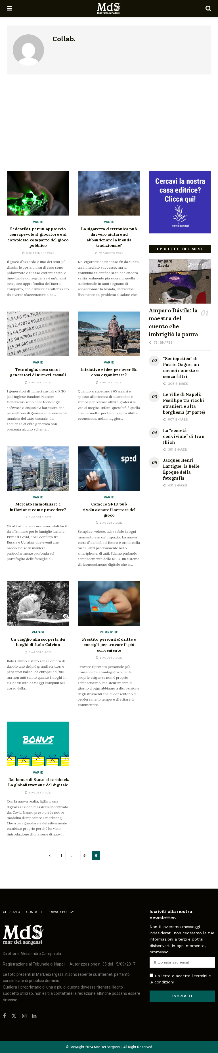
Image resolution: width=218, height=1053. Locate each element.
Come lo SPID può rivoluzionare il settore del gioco (108, 510)
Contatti (34, 912)
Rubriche (109, 632)
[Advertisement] (109, 117)
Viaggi (38, 632)
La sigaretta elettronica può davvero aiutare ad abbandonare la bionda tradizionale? (109, 237)
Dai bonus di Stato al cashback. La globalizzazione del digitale (38, 782)
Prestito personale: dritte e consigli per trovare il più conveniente (109, 645)
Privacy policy (61, 912)
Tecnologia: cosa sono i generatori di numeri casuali (38, 372)
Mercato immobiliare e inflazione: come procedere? (38, 507)
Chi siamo (11, 912)
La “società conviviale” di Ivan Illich (183, 436)
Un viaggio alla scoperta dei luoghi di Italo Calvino (38, 642)
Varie (38, 221)
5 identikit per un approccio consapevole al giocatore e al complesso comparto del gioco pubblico (37, 237)
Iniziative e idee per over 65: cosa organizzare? (109, 372)
